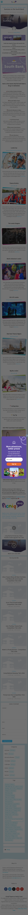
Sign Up (14, 464)
